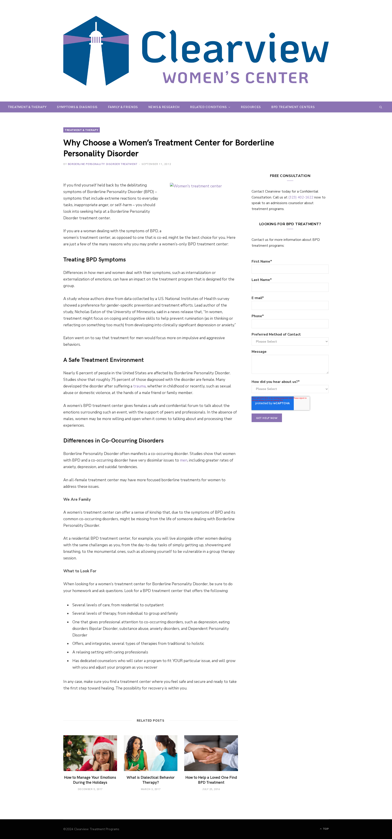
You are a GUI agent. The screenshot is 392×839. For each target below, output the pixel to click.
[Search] (380, 107)
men (183, 460)
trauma (139, 386)
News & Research (164, 107)
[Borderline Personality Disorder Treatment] (196, 51)
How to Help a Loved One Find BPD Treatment (211, 779)
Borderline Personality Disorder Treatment (102, 164)
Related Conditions (208, 107)
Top (325, 829)
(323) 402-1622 (300, 197)
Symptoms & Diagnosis (77, 107)
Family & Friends (123, 107)
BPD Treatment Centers (293, 107)
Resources (251, 107)
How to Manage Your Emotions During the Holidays (90, 779)
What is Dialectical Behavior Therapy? (151, 779)
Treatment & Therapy (27, 107)
